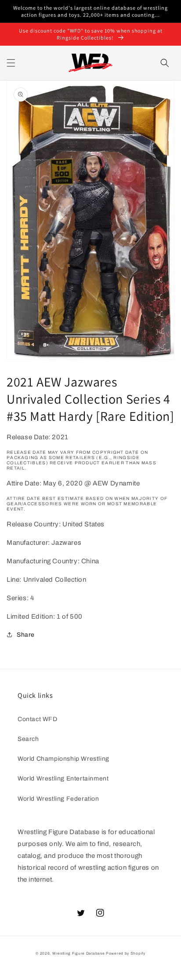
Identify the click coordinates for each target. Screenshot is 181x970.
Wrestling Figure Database (78, 953)
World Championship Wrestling (63, 758)
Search (28, 739)
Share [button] (26, 634)
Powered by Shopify (125, 953)
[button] (11, 63)
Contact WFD (38, 719)
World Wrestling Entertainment (63, 778)
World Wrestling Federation (58, 798)
